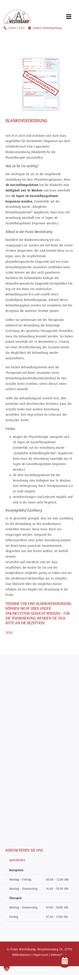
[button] (6, 968)
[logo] (17, 11)
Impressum (40, 955)
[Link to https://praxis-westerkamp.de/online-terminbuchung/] (64, 961)
